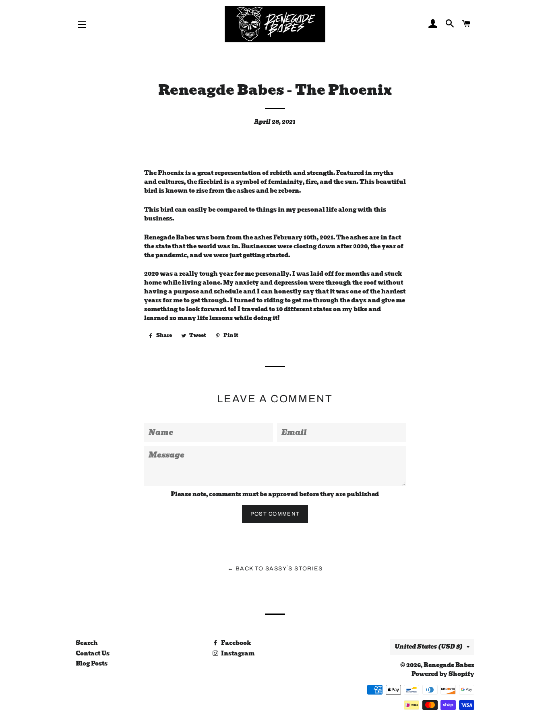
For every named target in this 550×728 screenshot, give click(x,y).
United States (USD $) (429, 646)
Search (87, 643)
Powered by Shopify (442, 674)
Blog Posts (92, 663)
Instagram (237, 653)
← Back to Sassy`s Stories (275, 569)
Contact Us (93, 653)
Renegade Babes (449, 665)
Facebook (235, 643)
